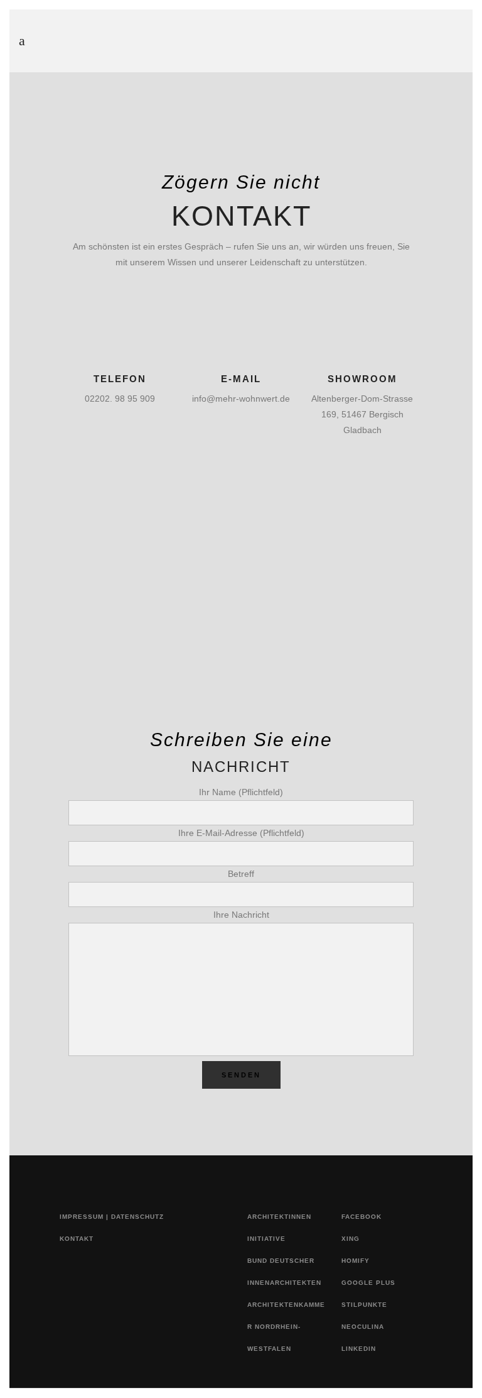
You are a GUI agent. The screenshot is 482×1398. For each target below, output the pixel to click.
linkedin (358, 1348)
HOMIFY (355, 1260)
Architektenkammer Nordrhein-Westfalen (286, 1326)
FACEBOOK (361, 1216)
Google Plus (368, 1282)
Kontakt (77, 1238)
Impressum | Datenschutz (112, 1216)
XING (350, 1238)
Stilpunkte (364, 1304)
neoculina (362, 1326)
